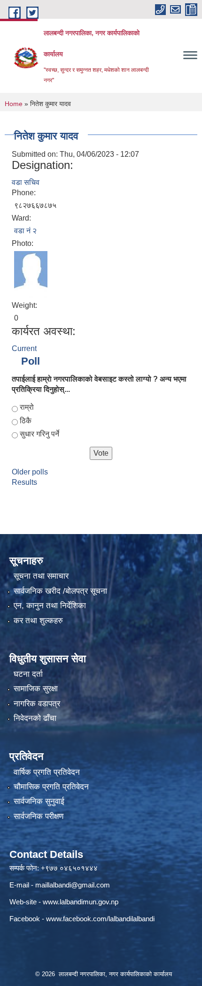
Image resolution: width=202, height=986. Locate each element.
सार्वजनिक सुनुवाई (39, 801)
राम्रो (27, 407)
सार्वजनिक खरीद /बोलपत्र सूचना (60, 591)
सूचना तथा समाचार (41, 576)
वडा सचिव (25, 182)
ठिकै (25, 421)
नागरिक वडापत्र (37, 703)
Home (14, 103)
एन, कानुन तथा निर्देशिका (50, 605)
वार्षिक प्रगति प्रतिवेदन (47, 772)
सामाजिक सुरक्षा (36, 688)
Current (24, 348)
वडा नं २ (25, 231)
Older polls (30, 472)
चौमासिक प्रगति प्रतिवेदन (51, 786)
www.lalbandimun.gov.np (80, 902)
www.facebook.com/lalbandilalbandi (100, 919)
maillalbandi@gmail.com (72, 885)
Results (24, 482)
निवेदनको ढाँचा (35, 718)
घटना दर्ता (28, 674)
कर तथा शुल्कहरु (38, 620)
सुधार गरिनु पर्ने (39, 434)
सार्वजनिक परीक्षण (38, 816)
